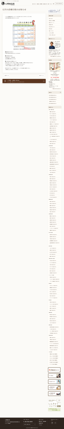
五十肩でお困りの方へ (53, 115)
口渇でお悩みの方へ (53, 264)
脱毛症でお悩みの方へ (53, 314)
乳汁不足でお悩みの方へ (53, 252)
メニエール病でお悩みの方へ (54, 304)
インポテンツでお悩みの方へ (54, 228)
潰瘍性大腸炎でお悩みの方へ (54, 162)
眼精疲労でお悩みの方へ (53, 287)
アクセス (40, 424)
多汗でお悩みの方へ (53, 268)
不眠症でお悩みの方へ (53, 339)
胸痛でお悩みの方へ (53, 205)
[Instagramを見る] (52, 423)
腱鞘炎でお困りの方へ (53, 128)
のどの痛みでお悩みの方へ (54, 191)
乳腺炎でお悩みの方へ (53, 250)
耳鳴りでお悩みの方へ (53, 308)
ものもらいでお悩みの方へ (54, 285)
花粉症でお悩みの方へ (53, 277)
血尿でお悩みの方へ (53, 226)
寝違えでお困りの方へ (53, 132)
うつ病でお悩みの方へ (53, 329)
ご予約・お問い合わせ (59, 3)
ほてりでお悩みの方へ (53, 266)
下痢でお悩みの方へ (53, 147)
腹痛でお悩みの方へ (53, 168)
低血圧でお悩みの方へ (53, 209)
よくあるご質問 (51, 32)
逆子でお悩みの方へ (53, 254)
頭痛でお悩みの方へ (53, 337)
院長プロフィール (51, 22)
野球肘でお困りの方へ (53, 141)
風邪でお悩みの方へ (53, 178)
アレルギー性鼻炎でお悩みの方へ (55, 279)
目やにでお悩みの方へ (53, 291)
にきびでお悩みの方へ (53, 322)
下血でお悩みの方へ (53, 172)
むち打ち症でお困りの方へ (54, 134)
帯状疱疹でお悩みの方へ (53, 316)
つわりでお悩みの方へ (53, 248)
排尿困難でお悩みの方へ (53, 224)
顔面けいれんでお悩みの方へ (54, 347)
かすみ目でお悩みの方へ (53, 289)
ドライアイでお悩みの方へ (54, 297)
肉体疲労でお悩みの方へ (53, 272)
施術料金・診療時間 (52, 20)
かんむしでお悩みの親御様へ (54, 358)
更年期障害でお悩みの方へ (54, 240)
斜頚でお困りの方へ (53, 143)
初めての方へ (51, 18)
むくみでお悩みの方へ (53, 262)
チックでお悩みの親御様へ (54, 364)
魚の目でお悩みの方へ (53, 320)
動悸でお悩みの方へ (53, 201)
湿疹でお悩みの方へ (53, 318)
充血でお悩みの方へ (53, 295)
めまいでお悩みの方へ (53, 306)
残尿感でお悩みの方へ (53, 220)
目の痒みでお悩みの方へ (53, 293)
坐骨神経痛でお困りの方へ (54, 126)
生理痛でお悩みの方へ (53, 236)
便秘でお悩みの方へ (53, 149)
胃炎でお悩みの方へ (53, 158)
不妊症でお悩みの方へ (53, 238)
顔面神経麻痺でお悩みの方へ (54, 345)
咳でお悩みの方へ (52, 193)
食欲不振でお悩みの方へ (53, 151)
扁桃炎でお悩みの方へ (53, 182)
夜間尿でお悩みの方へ (53, 230)
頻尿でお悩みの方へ (53, 218)
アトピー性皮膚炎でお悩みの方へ (55, 281)
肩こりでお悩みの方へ (53, 113)
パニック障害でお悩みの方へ (54, 331)
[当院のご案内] (53, 4)
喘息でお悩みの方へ (53, 176)
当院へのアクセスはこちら (57, 88)
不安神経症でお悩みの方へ (54, 333)
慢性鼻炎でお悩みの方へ (53, 180)
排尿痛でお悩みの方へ (53, 222)
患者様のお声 (51, 24)
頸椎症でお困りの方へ (53, 130)
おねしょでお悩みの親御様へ (54, 356)
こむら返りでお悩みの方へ (54, 349)
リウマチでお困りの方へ (53, 119)
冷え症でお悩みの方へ (53, 260)
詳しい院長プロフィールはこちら (56, 56)
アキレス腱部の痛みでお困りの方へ (55, 137)
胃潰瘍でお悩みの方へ (53, 160)
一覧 (60, 92)
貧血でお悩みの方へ (53, 211)
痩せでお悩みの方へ (53, 270)
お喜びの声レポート (52, 26)
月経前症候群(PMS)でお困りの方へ (54, 243)
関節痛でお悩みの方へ (53, 117)
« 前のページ (6, 75)
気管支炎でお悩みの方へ (53, 184)
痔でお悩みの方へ (52, 166)
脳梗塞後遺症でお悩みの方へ (54, 341)
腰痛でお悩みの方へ (53, 111)
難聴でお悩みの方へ (53, 310)
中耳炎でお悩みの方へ (53, 302)
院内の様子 (50, 28)
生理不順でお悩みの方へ (53, 234)
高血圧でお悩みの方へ (53, 207)
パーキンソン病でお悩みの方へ (54, 343)
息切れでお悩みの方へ (53, 203)
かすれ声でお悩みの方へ (53, 197)
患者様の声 (41, 423)
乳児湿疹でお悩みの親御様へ (54, 362)
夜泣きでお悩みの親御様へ (54, 360)
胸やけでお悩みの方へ (53, 170)
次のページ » (41, 75)
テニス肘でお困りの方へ (53, 139)
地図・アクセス (51, 30)
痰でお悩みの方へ (52, 195)
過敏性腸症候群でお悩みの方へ (54, 164)
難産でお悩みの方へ (53, 256)
